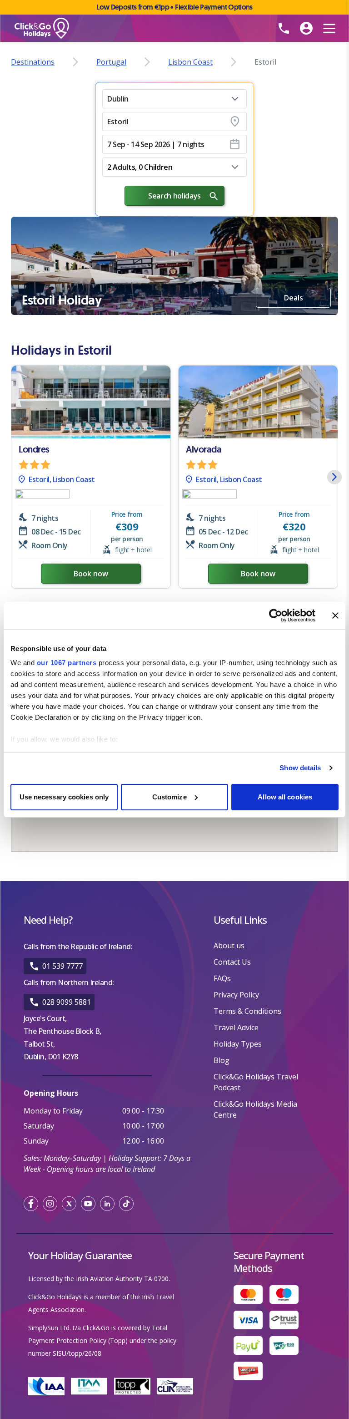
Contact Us (232, 962)
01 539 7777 (62, 966)
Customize (169, 797)
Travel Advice (236, 1027)
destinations (33, 62)
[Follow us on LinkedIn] (107, 1203)
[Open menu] (329, 28)
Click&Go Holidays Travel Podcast (256, 1082)
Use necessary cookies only (64, 797)
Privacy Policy (236, 995)
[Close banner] (335, 615)
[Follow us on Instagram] (50, 1203)
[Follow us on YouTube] (88, 1203)
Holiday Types (238, 1044)
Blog (221, 1060)
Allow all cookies (285, 797)
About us (229, 946)
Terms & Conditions (247, 1011)
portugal (111, 62)
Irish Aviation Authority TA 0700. (123, 1278)
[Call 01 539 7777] (283, 28)
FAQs (222, 978)
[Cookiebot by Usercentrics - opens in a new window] (275, 615)
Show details (300, 768)
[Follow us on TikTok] (126, 1203)
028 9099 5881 (66, 1002)
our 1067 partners (67, 662)
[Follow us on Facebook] (31, 1203)
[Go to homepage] (120, 28)
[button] (174, 98)
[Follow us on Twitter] (69, 1203)
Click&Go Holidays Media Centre (255, 1109)
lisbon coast (190, 62)
